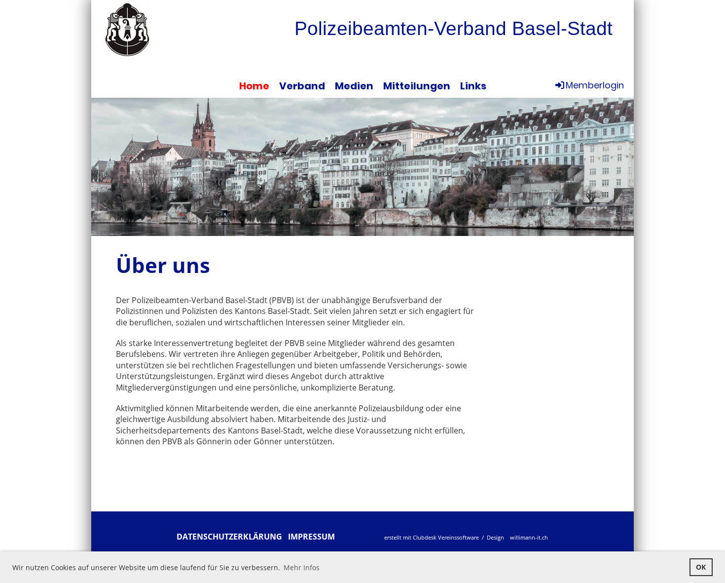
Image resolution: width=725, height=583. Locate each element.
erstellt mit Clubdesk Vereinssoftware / (434, 537)
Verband (302, 86)
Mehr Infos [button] (302, 567)
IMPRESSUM (311, 536)
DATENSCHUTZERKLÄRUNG (229, 536)
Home (254, 86)
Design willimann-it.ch (516, 537)
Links (473, 86)
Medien (354, 86)
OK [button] (701, 567)
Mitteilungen (416, 86)
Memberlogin (595, 85)
